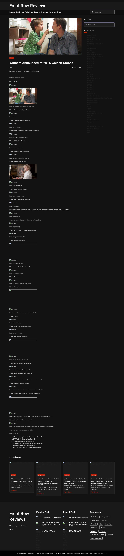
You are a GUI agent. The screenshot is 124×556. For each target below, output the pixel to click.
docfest (89, 50)
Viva (88, 131)
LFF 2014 (90, 89)
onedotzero (91, 111)
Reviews (90, 115)
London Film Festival (94, 96)
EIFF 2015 (90, 65)
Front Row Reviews (27, 5)
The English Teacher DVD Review (24, 445)
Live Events (91, 94)
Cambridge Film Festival (95, 44)
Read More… (14, 490)
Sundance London (93, 120)
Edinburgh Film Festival (95, 57)
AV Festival (91, 37)
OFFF (89, 109)
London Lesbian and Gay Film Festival (99, 98)
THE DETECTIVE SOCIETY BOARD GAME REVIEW (75, 482)
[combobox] (102, 12)
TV (88, 124)
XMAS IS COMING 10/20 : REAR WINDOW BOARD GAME (101, 482)
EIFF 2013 (90, 61)
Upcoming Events (93, 128)
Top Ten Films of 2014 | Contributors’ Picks (27, 448)
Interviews (90, 81)
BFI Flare (90, 41)
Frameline (90, 74)
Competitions (91, 48)
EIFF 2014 (90, 63)
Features (90, 68)
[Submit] (92, 12)
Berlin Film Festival (93, 39)
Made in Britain (92, 100)
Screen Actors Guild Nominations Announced (27, 443)
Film (88, 72)
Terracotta (90, 122)
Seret (89, 118)
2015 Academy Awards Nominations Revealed (28, 437)
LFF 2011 (90, 83)
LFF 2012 (90, 85)
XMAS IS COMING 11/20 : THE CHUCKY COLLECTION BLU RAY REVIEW (47, 483)
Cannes (89, 46)
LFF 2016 (90, 91)
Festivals (90, 70)
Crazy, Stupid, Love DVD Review (23, 441)
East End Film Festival (94, 55)
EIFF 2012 (90, 59)
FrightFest (90, 76)
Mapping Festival (92, 102)
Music (89, 104)
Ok (106, 553)
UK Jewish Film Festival (95, 126)
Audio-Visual (91, 35)
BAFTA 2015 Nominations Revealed (24, 439)
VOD (88, 133)
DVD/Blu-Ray (91, 52)
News (11, 57)
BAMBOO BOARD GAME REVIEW (21, 481)
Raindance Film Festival (95, 113)
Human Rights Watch (94, 78)
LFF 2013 (90, 87)
